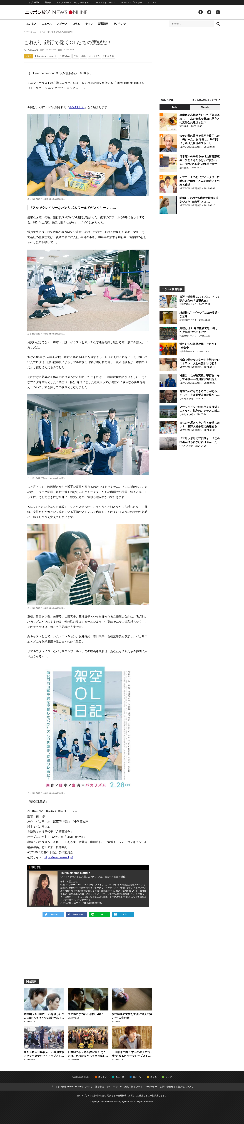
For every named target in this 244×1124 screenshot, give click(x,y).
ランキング (120, 23)
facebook (200, 12)
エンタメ (31, 23)
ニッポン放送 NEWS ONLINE (63, 12)
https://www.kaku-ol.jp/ (58, 857)
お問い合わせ (166, 1086)
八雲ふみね (64, 56)
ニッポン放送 (32, 2)
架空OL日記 (76, 107)
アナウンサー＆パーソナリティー (72, 2)
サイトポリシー (114, 1086)
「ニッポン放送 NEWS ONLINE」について (71, 1086)
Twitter (209, 12)
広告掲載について (184, 1086)
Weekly (205, 107)
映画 (76, 56)
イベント (152, 2)
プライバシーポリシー (146, 1086)
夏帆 (83, 56)
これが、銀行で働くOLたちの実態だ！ (68, 42)
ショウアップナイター (131, 2)
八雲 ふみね (33, 50)
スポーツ (62, 23)
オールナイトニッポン (104, 2)
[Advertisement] (190, 63)
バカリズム (94, 56)
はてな (123, 914)
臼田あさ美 (108, 56)
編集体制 (129, 1086)
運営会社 (99, 1086)
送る (99, 914)
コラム (76, 23)
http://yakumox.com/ (92, 903)
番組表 (48, 2)
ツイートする (53, 914)
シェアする (76, 914)
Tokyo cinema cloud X (45, 56)
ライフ (89, 23)
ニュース (47, 23)
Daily (174, 107)
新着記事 (103, 23)
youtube (218, 12)
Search (218, 24)
